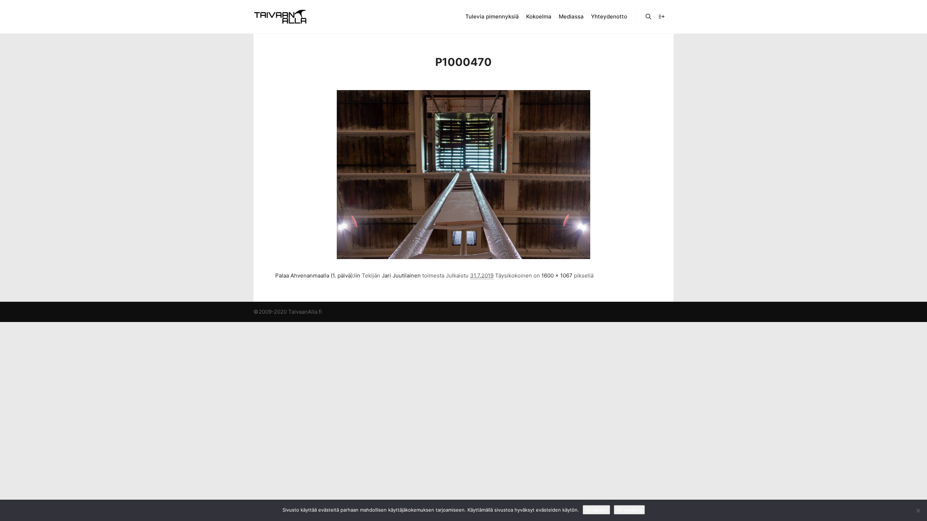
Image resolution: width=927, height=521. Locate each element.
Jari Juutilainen (401, 275)
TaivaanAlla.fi (305, 311)
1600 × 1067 (556, 275)
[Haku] (648, 16)
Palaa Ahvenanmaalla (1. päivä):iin (317, 275)
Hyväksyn (596, 510)
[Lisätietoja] (661, 16)
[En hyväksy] (918, 510)
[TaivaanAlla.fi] (280, 16)
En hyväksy (629, 510)
